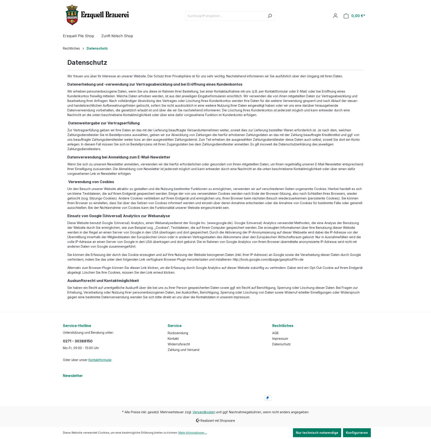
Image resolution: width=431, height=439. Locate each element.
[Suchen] (269, 15)
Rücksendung (178, 333)
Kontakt (173, 338)
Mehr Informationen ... (192, 432)
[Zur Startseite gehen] (96, 15)
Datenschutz (281, 344)
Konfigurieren (357, 433)
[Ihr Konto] (335, 15)
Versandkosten (204, 412)
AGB (275, 333)
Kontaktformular (99, 360)
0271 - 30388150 (77, 341)
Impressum (280, 338)
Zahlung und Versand (183, 350)
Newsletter (73, 375)
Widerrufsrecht (179, 344)
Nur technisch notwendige (317, 433)
